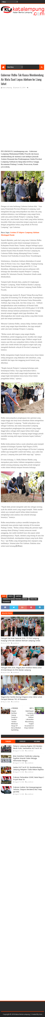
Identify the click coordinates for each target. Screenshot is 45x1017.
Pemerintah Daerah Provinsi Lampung (15, 599)
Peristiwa (33, 599)
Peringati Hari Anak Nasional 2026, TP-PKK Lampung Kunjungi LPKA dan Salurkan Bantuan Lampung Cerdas (20, 639)
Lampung (18, 596)
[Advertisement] (22, 39)
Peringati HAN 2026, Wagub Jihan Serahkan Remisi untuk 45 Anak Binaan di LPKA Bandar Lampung (21, 669)
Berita (10, 596)
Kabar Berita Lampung (22, 1014)
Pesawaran (6, 601)
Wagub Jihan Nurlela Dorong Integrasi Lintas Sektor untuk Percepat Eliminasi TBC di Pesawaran (21, 698)
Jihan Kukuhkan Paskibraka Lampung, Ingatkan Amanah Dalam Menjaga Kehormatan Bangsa (26, 758)
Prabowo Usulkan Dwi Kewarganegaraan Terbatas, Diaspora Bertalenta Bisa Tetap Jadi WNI (27, 789)
